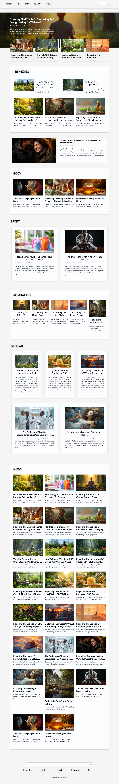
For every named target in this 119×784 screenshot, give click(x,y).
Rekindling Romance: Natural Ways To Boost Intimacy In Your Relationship (90, 659)
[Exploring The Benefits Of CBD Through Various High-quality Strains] (28, 612)
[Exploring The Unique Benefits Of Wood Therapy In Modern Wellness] (21, 45)
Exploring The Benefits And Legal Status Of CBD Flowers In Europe (59, 594)
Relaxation (37, 4)
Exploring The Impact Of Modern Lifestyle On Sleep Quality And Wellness (25, 659)
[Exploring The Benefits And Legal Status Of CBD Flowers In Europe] (59, 580)
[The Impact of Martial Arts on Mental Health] (84, 241)
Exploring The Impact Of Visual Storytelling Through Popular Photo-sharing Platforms (59, 626)
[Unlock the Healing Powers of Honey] (91, 187)
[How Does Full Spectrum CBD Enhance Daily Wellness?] (28, 106)
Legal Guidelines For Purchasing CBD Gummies (59, 373)
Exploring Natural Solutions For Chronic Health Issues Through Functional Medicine (27, 594)
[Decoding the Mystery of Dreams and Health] (84, 418)
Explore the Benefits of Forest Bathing (97, 322)
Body (18, 4)
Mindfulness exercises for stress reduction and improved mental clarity (59, 120)
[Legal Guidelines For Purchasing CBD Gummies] (59, 361)
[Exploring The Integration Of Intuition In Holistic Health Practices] (73, 85)
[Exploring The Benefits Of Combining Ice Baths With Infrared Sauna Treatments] (97, 45)
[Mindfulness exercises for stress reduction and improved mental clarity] (59, 106)
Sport (27, 4)
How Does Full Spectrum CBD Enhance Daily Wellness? (28, 118)
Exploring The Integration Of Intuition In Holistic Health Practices (94, 86)
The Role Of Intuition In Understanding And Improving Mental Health (47, 59)
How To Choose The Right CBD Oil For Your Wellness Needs (46, 85)
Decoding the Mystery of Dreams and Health (84, 433)
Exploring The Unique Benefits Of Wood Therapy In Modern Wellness (21, 59)
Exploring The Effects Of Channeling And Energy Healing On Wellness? (32, 21)
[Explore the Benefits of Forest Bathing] (97, 308)
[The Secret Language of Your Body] (28, 187)
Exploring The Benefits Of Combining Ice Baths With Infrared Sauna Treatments (88, 626)
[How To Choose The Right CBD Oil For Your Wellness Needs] (24, 85)
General (48, 4)
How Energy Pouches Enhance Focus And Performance (34, 258)
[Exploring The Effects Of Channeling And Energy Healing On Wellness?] (21, 305)
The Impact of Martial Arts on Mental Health (84, 258)
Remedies (9, 4)
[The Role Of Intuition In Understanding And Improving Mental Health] (46, 45)
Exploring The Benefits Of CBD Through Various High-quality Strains (27, 626)
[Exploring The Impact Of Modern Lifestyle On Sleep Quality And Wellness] (78, 305)
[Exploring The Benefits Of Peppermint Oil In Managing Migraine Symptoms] (90, 106)
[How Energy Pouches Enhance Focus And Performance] (34, 241)
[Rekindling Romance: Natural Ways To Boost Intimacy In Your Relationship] (91, 644)
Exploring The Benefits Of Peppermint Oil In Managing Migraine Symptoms (89, 120)
